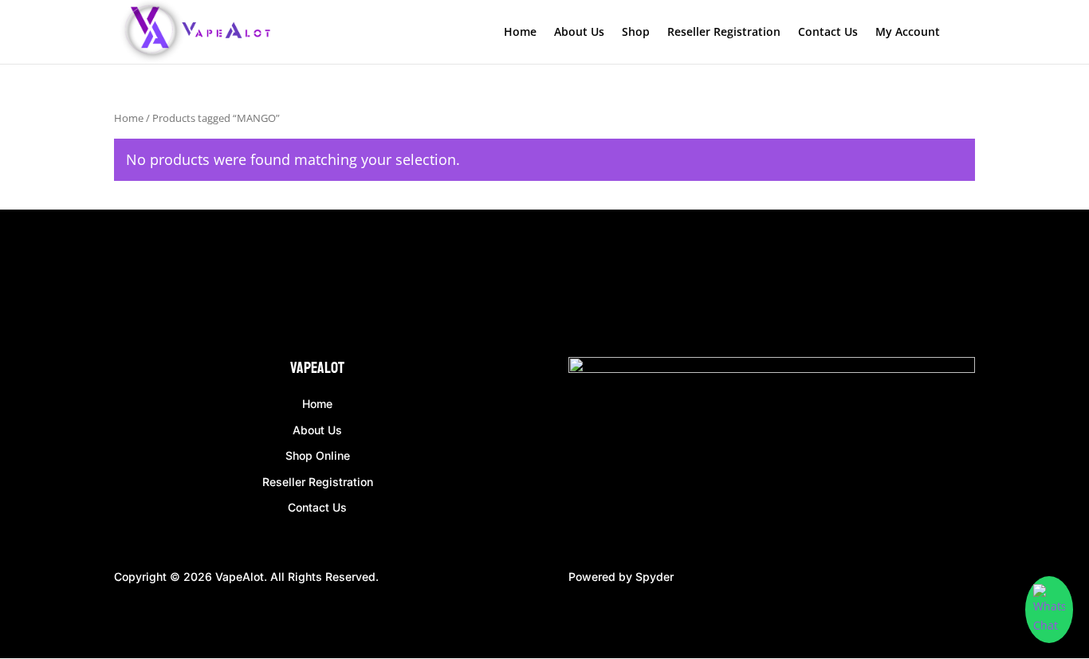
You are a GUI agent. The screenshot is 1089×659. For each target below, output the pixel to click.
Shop (636, 32)
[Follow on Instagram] (158, 287)
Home (520, 32)
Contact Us (828, 32)
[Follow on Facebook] (127, 287)
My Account (907, 32)
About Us (579, 32)
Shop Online (317, 455)
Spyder (654, 576)
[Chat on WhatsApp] (1049, 609)
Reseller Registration (723, 32)
